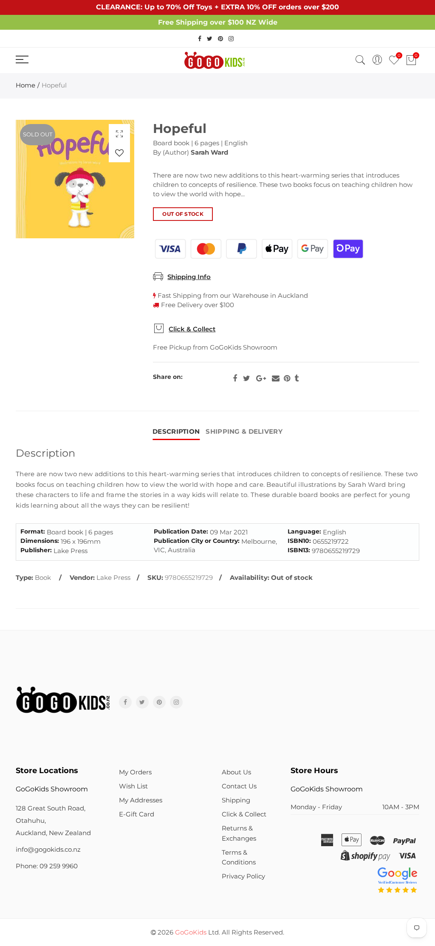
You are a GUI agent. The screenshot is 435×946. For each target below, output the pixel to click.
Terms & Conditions (239, 857)
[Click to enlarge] (119, 133)
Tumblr (296, 378)
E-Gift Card (136, 814)
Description (176, 431)
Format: (32, 531)
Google (261, 378)
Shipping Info (189, 277)
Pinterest (287, 378)
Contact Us (239, 786)
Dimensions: (39, 541)
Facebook (235, 378)
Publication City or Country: (197, 541)
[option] (75, 179)
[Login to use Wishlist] (119, 152)
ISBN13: (299, 550)
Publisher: (36, 550)
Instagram (176, 702)
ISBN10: (299, 541)
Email (276, 378)
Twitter (246, 378)
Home (25, 85)
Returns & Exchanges (239, 833)
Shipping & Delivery (244, 431)
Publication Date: (181, 531)
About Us (236, 772)
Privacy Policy (243, 876)
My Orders (135, 772)
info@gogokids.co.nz (48, 849)
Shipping (236, 800)
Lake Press (113, 578)
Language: (304, 531)
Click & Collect (192, 329)
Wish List (133, 786)
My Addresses (140, 800)
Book (43, 578)
